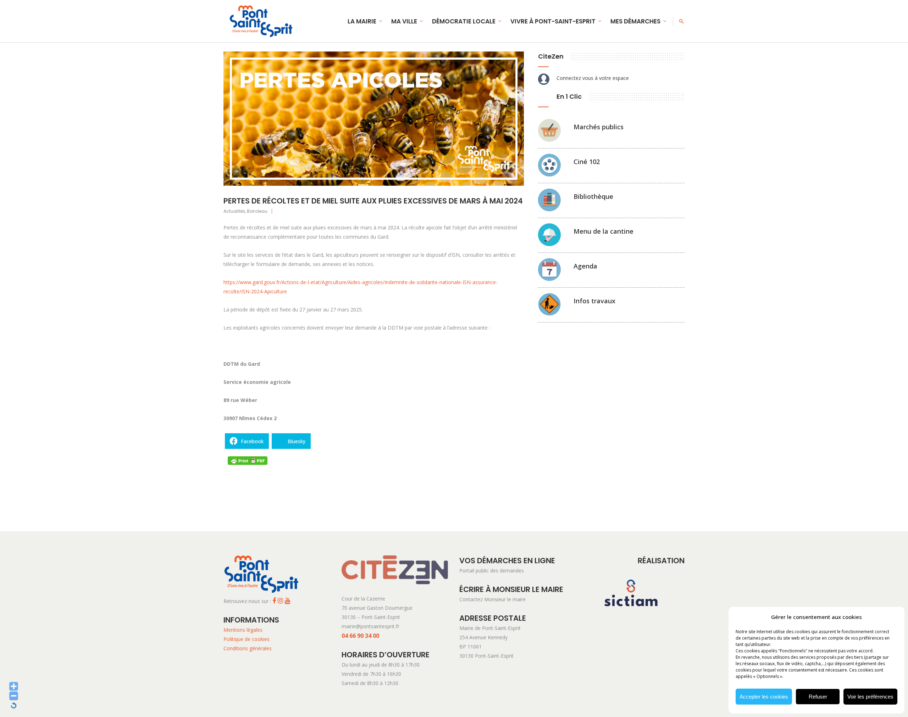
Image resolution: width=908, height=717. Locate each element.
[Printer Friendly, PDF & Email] (247, 460)
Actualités (234, 211)
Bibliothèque (593, 196)
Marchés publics (599, 127)
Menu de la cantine (603, 231)
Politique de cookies (246, 639)
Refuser (818, 697)
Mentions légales (242, 629)
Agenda (585, 266)
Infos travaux (594, 301)
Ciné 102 (587, 161)
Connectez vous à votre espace (593, 78)
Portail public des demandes (491, 570)
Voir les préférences (870, 697)
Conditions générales (247, 648)
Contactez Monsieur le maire (492, 599)
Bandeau (257, 211)
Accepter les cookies (764, 697)
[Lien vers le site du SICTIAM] (631, 617)
